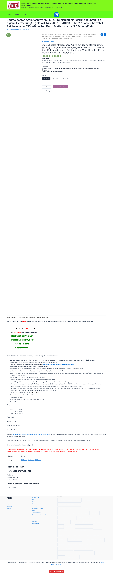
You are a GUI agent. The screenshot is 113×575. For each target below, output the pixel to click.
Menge (44, 75)
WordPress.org (9, 508)
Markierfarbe (97, 531)
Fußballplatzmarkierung (80, 522)
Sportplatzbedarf (65, 548)
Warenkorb (34, 501)
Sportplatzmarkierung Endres (70, 553)
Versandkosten (55, 91)
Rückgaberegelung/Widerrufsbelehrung (40, 514)
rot (32, 393)
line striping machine (84, 526)
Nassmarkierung (93, 535)
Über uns (34, 503)
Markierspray (49, 34)
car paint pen (62, 517)
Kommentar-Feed (9, 506)
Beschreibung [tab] (11, 317)
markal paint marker (83, 531)
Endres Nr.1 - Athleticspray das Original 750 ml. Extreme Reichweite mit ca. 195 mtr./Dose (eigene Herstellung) (58, 4)
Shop (10, 14)
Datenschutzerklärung (36, 512)
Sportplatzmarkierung (83, 548)
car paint (95, 513)
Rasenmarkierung (75, 540)
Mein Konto (34, 506)
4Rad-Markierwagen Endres (69, 504)
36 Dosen (24, 460)
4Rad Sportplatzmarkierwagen (70, 509)
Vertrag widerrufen (36, 497)
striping (61, 557)
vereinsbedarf (73, 557)
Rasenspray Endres (75, 544)
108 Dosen (37, 460)
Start (43, 34)
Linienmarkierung (65, 531)
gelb (37, 393)
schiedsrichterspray (93, 544)
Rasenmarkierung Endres (94, 540)
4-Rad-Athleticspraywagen (69, 500)
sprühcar (100, 553)
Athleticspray (64, 513)
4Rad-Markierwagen (89, 500)
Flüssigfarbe (63, 522)
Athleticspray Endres (80, 513)
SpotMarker (89, 553)
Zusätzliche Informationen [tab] (26, 317)
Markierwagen (78, 535)
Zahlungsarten (35, 516)
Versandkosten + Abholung (37, 508)
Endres (71, 518)
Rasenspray (62, 544)
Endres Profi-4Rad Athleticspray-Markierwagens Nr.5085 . (32, 434)
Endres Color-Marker (85, 518)
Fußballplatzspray (97, 522)
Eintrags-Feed (9, 504)
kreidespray (69, 526)
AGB (33, 519)
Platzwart (62, 540)
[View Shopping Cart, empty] (56, 14)
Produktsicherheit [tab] (42, 317)
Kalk (60, 526)
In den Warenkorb (60, 87)
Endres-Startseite (21, 14)
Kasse (33, 510)
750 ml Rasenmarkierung (93, 509)
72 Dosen (31, 460)
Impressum (34, 521)
